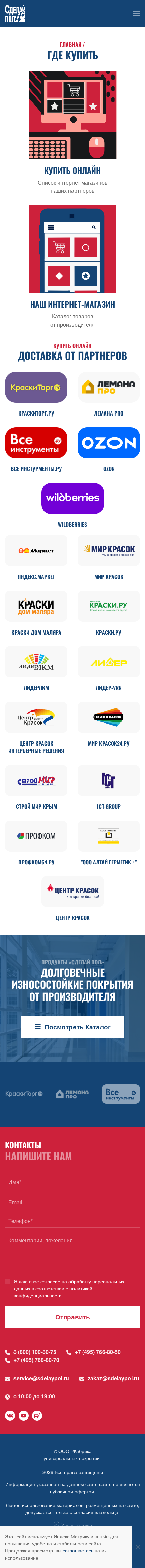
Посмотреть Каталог (78, 1027)
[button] (136, 13)
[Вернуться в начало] (15, 13)
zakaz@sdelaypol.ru (113, 1378)
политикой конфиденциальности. (53, 1292)
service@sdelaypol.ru (41, 1378)
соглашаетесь (78, 1550)
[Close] (138, 1547)
